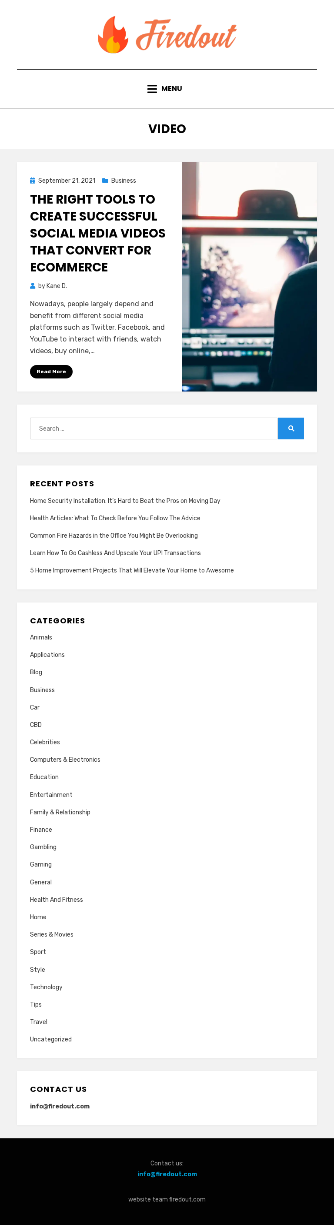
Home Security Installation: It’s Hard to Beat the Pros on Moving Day (125, 501)
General (41, 882)
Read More (51, 371)
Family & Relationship (60, 812)
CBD (36, 725)
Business (123, 180)
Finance (41, 829)
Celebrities (45, 742)
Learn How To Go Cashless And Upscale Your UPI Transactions (115, 553)
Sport (38, 952)
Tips (36, 1004)
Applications (47, 655)
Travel (38, 1022)
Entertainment (51, 795)
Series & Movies (51, 934)
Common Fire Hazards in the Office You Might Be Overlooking (114, 535)
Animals (41, 637)
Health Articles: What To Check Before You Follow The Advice (115, 518)
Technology (46, 987)
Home (38, 917)
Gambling (43, 847)
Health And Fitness (56, 900)
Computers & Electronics (65, 759)
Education (44, 777)
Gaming (41, 864)
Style (37, 970)
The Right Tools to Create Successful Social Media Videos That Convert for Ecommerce (98, 233)
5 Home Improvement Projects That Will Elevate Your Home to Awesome (132, 570)
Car (35, 707)
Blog (36, 672)
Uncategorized (51, 1039)
